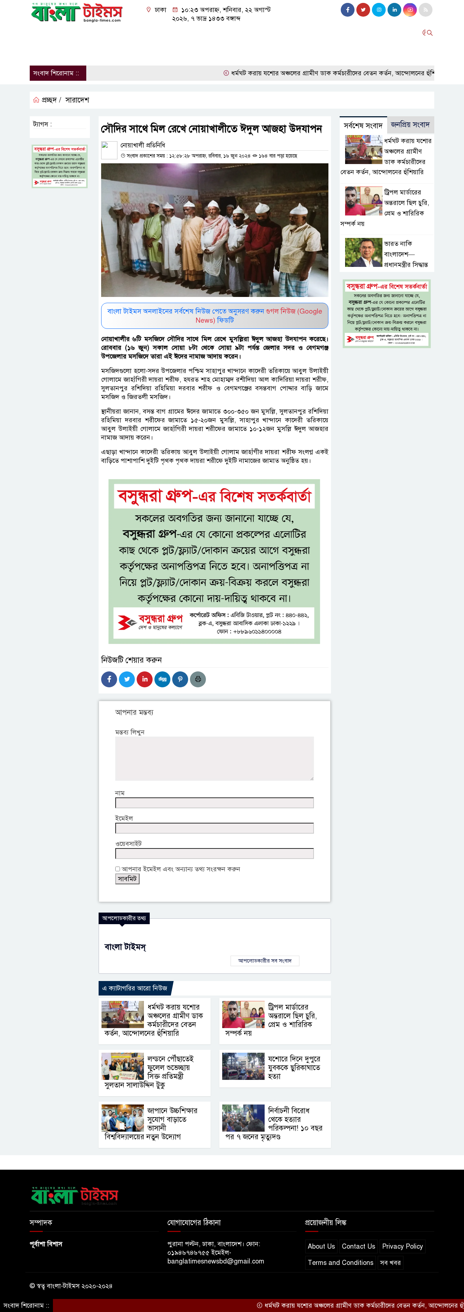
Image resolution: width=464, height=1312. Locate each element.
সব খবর (390, 1263)
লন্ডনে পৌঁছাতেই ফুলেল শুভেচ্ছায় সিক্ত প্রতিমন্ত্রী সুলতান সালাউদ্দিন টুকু (149, 1072)
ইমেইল (124, 818)
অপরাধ (237, 33)
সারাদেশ (66, 33)
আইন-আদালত (201, 33)
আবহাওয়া (316, 33)
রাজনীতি (97, 33)
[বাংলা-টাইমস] (77, 11)
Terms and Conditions (340, 1263)
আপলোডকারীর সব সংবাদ (265, 960)
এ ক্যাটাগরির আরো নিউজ (134, 988)
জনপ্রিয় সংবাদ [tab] (410, 124)
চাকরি (62, 52)
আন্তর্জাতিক (160, 33)
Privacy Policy (402, 1246)
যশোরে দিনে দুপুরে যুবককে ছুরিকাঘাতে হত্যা (294, 1068)
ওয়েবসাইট (128, 844)
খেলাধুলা (349, 33)
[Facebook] (109, 679)
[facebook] (348, 10)
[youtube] (410, 10)
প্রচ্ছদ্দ (40, 33)
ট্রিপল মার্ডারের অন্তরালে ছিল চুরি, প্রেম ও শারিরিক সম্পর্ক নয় (271, 1020)
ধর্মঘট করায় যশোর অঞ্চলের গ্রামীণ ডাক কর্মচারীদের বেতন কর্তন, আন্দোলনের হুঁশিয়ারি (311, 73)
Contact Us (358, 1246)
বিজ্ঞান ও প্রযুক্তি (275, 33)
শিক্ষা (39, 52)
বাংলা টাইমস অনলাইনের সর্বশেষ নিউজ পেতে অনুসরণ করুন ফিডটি (214, 315)
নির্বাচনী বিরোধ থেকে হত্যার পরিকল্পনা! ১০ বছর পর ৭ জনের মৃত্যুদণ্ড (274, 1123)
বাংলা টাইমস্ (125, 947)
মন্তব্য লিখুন (130, 732)
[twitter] (363, 10)
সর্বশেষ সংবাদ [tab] (363, 125)
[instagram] (379, 10)
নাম (120, 793)
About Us (321, 1246)
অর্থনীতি (127, 33)
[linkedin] (394, 10)
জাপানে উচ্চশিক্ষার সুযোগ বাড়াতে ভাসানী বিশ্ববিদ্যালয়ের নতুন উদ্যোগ (151, 1123)
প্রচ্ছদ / (50, 100)
